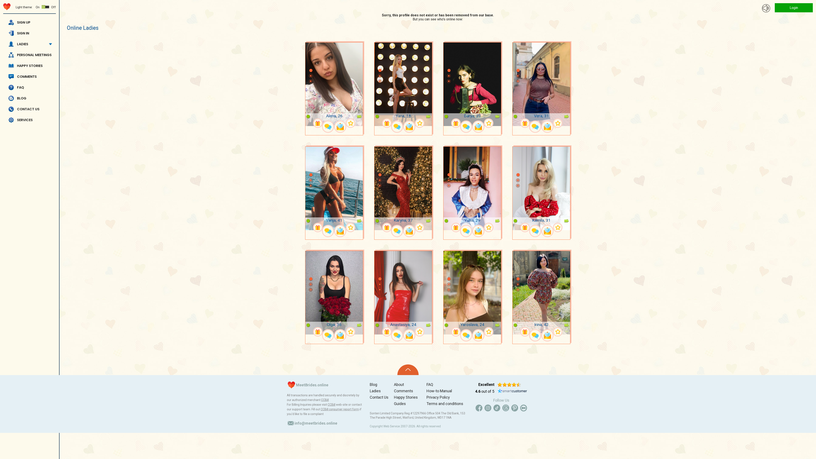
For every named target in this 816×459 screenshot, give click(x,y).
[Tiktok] (496, 408)
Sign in (23, 33)
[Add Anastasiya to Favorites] (419, 332)
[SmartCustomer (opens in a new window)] (512, 391)
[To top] (408, 369)
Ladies (22, 44)
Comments (27, 76)
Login (794, 8)
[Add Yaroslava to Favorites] (488, 332)
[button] (310, 64)
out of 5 (484, 391)
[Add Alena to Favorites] (350, 123)
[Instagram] (487, 408)
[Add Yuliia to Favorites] (488, 227)
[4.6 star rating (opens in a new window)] (509, 384)
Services (25, 120)
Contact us (28, 109)
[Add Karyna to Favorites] (419, 227)
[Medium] (523, 408)
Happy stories (30, 65)
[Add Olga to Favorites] (350, 332)
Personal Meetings (34, 54)
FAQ (20, 87)
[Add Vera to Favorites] (557, 123)
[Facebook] (479, 408)
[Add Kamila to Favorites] (557, 227)
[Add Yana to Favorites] (419, 123)
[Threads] (505, 408)
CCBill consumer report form (340, 409)
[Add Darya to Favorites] (488, 123)
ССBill (325, 400)
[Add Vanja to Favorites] (350, 227)
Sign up (23, 22)
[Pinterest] (514, 408)
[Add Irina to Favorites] (557, 332)
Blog (21, 98)
